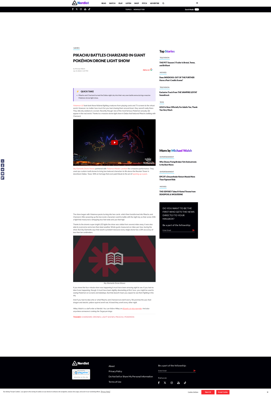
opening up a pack (140, 174)
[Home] (80, 365)
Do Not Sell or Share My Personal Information (131, 376)
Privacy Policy (115, 371)
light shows (108, 317)
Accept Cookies (223, 392)
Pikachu (119, 317)
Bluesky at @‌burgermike (132, 309)
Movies (163, 72)
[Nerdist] (80, 3)
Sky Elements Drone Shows (84, 169)
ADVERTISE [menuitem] (154, 3)
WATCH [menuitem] (112, 3)
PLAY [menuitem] (121, 3)
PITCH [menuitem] (144, 3)
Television (164, 58)
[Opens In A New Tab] (81, 372)
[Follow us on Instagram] (171, 383)
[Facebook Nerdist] (73, 9)
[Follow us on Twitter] (165, 383)
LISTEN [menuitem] (128, 3)
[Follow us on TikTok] (185, 383)
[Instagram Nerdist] (81, 9)
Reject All (208, 392)
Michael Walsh (80, 69)
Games (76, 48)
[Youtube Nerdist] (85, 9)
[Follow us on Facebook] (158, 383)
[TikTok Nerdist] (89, 9)
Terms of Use (115, 381)
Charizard (87, 317)
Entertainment (167, 157)
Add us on (146, 70)
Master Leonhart (117, 169)
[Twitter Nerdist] (77, 9)
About (112, 366)
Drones (97, 317)
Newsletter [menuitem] (139, 9)
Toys (162, 102)
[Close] (267, 392)
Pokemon (129, 317)
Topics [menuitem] (128, 9)
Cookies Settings (193, 392)
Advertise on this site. (81, 377)
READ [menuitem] (104, 3)
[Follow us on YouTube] (178, 383)
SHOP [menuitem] (136, 3)
